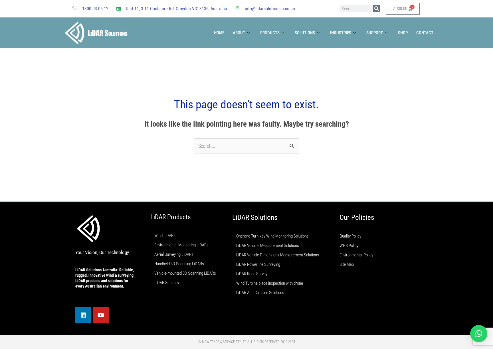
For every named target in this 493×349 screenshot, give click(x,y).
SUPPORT (374, 32)
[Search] (376, 8)
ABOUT (239, 32)
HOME (219, 32)
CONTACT (424, 32)
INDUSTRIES (340, 32)
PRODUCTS (270, 32)
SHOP (403, 32)
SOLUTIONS (305, 32)
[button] (478, 333)
